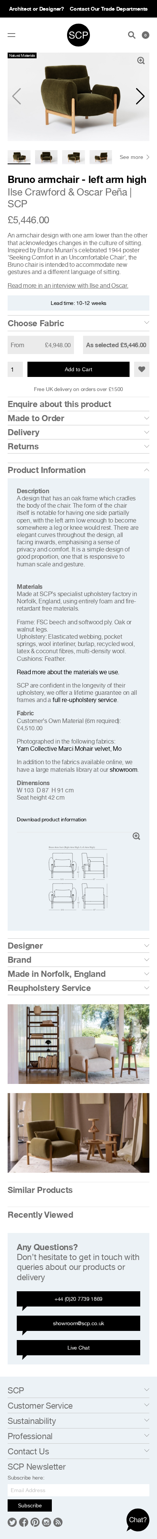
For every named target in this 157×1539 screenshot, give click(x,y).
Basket (145, 35)
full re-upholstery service (85, 700)
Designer (25, 946)
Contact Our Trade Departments (109, 8)
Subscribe (30, 1505)
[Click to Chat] (138, 1520)
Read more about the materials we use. (68, 672)
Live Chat (78, 1347)
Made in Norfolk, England (56, 974)
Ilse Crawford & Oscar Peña (67, 192)
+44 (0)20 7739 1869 (78, 1298)
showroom (123, 769)
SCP (17, 204)
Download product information (52, 819)
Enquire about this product (59, 404)
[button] (140, 96)
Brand (19, 960)
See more (131, 157)
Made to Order (36, 418)
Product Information (47, 470)
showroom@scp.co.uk (78, 1323)
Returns (23, 446)
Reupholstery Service (49, 988)
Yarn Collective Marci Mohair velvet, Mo (69, 748)
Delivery (23, 432)
